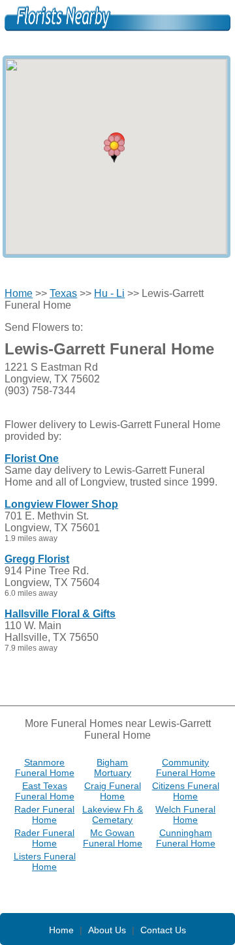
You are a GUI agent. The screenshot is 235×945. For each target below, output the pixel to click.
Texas (63, 293)
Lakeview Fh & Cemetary (112, 814)
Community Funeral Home (185, 767)
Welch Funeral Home (185, 814)
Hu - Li (109, 293)
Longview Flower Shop (61, 504)
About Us (107, 930)
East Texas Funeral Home (44, 791)
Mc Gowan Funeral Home (112, 838)
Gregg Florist (37, 559)
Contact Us (163, 930)
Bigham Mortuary (112, 767)
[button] (114, 149)
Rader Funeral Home (44, 814)
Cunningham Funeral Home (185, 838)
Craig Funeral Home (112, 791)
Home (19, 293)
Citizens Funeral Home (185, 791)
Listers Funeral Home (45, 861)
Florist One (32, 458)
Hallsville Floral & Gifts (60, 613)
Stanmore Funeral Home (44, 767)
